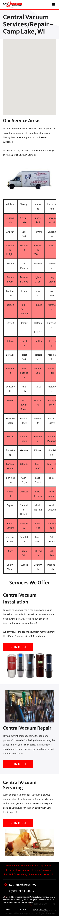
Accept (23, 909)
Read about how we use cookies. (21, 902)
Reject (9, 909)
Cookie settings (40, 909)
